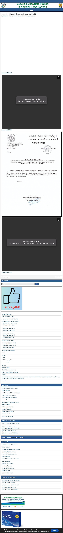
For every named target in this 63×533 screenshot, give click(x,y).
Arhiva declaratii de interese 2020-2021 (10, 321)
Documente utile (27, 16)
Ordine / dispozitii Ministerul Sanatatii (10, 372)
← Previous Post (5, 277)
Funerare (4, 365)
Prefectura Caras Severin (7, 407)
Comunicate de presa (14, 16)
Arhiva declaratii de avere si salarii (9, 323)
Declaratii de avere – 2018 (9, 328)
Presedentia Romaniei (7, 409)
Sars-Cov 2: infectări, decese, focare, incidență (19, 14)
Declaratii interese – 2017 (8, 347)
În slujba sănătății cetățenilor (8, 350)
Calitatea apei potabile (8, 359)
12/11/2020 (5, 16)
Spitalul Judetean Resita (7, 416)
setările (47, 531)
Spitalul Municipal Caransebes (8, 426)
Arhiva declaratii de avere (8, 337)
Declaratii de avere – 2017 (9, 330)
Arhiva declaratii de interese (8, 340)
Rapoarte (4, 380)
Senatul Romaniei (6, 414)
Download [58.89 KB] (7, 72)
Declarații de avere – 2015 (9, 335)
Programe (4, 374)
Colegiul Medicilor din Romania (8, 395)
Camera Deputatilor (6, 390)
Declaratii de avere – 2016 (9, 333)
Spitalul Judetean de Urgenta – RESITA (10, 423)
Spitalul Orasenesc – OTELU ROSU (10, 433)
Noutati (3, 353)
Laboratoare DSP (5, 367)
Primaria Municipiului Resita (8, 411)
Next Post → (59, 277)
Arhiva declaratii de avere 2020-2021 (10, 319)
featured (33, 16)
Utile (4, 357)
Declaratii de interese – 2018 (9, 345)
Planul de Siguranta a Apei (8, 316)
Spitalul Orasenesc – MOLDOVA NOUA (10, 428)
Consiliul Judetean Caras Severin (9, 397)
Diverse (21, 16)
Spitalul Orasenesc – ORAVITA (9, 430)
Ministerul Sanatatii (6, 404)
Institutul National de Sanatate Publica (10, 402)
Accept (54, 530)
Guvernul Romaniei (6, 399)
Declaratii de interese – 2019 (9, 342)
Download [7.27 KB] (7, 129)
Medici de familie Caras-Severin (9, 369)
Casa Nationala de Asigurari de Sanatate (11, 392)
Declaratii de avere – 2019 (9, 325)
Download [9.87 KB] (7, 272)
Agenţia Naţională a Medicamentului (10, 388)
